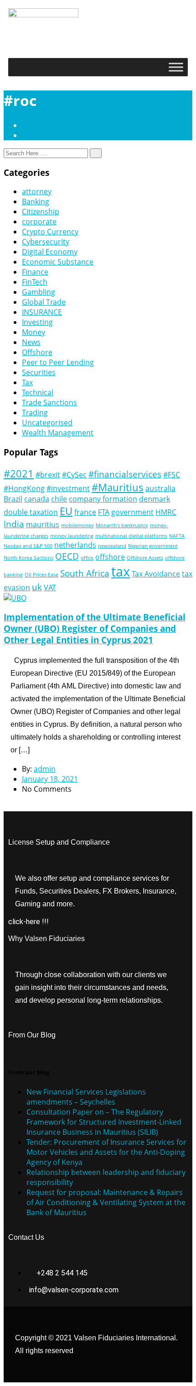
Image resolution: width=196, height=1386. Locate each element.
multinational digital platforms (131, 536)
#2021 (19, 473)
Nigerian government (153, 546)
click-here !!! (28, 921)
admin (45, 769)
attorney (37, 191)
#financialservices (124, 474)
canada (36, 499)
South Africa (84, 573)
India (14, 524)
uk (37, 587)
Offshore (37, 352)
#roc (30, 135)
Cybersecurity (45, 242)
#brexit (48, 475)
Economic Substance (57, 262)
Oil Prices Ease (41, 574)
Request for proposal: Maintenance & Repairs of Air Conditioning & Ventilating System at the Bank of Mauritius (106, 1202)
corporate (39, 222)
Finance (35, 272)
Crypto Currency (50, 232)
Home (34, 125)
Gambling (38, 292)
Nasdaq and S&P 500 (28, 546)
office (87, 558)
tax (120, 571)
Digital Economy (49, 252)
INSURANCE (42, 312)
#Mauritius (118, 487)
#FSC (171, 475)
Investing (37, 322)
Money (33, 332)
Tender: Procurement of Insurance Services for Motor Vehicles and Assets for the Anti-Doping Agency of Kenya (106, 1152)
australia (160, 488)
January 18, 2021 (50, 779)
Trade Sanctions (49, 402)
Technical (37, 392)
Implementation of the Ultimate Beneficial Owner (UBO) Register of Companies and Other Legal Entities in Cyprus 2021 (95, 628)
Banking (35, 201)
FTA (103, 512)
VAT (50, 587)
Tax (27, 382)
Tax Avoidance (156, 574)
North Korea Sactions (28, 558)
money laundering (71, 536)
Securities (39, 372)
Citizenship (40, 211)
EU (66, 511)
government (132, 512)
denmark (154, 499)
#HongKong (24, 488)
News (31, 342)
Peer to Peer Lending (58, 362)
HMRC (165, 512)
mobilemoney (77, 525)
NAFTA (177, 536)
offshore (110, 557)
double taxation (31, 512)
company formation (103, 499)
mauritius (42, 524)
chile (59, 499)
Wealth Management (57, 433)
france (85, 512)
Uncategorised (47, 423)
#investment (68, 488)
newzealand (112, 546)
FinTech (34, 282)
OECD (67, 556)
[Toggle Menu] (176, 67)
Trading (35, 412)
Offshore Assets (145, 558)
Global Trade (44, 302)
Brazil (13, 499)
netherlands (75, 545)
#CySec (74, 475)
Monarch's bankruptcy (122, 525)
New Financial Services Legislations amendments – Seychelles (86, 1097)
